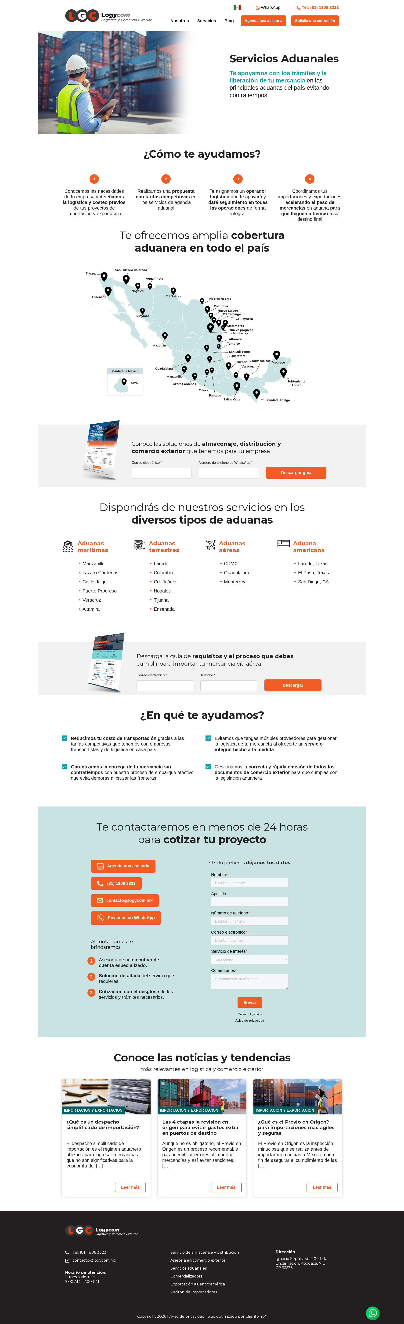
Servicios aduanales (188, 1268)
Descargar (293, 685)
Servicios (206, 20)
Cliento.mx (256, 1316)
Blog (229, 20)
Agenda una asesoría (263, 21)
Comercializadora (186, 1276)
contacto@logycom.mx (129, 900)
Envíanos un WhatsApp (131, 917)
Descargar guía (296, 472)
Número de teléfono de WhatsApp (225, 462)
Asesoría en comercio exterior (198, 1260)
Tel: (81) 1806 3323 (89, 1252)
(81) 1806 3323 (121, 883)
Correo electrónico (147, 462)
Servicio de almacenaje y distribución (204, 1252)
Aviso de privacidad (249, 1020)
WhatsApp (270, 7)
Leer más (130, 1187)
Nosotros (179, 20)
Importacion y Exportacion (93, 1110)
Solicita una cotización (315, 21)
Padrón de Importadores (193, 1292)
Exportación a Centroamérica (197, 1284)
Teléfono (207, 675)
